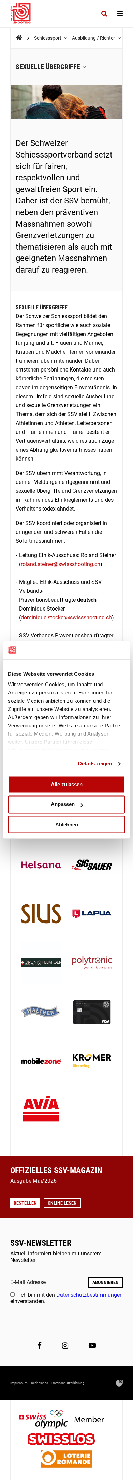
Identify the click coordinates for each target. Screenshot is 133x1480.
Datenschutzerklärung (68, 1383)
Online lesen (62, 1203)
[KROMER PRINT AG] (91, 1061)
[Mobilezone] (41, 1061)
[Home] (19, 38)
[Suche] (104, 13)
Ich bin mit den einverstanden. (66, 1298)
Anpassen (63, 804)
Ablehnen (66, 824)
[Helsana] (41, 865)
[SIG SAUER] (91, 865)
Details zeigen (95, 763)
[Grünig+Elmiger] (41, 963)
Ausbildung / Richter (94, 38)
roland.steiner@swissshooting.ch (60, 564)
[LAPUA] (91, 914)
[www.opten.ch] (119, 1383)
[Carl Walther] (41, 1012)
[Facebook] (39, 1345)
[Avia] (41, 1110)
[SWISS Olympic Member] (66, 1420)
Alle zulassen (67, 784)
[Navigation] (120, 13)
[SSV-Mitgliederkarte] (91, 1012)
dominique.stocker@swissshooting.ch (66, 617)
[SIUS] (41, 914)
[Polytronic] (91, 963)
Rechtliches (39, 1383)
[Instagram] (65, 1345)
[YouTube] (92, 1345)
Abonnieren (105, 1282)
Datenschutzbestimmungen (89, 1295)
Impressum (19, 1383)
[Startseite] (24, 13)
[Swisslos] (66, 1440)
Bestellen (25, 1203)
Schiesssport (48, 38)
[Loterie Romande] (66, 1459)
